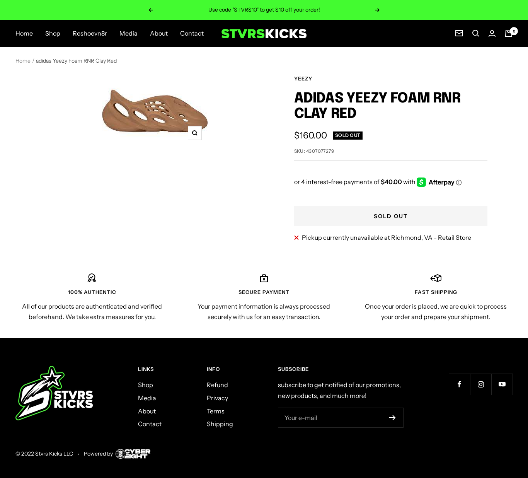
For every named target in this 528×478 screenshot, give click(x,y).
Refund (217, 385)
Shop (52, 33)
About (159, 33)
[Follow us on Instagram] (480, 384)
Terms (216, 411)
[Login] (492, 33)
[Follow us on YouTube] (502, 384)
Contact (192, 33)
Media (128, 33)
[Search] (475, 33)
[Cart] (509, 33)
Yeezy (303, 78)
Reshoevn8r (90, 33)
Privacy (217, 398)
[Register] (392, 417)
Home (24, 33)
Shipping (220, 424)
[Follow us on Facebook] (459, 384)
